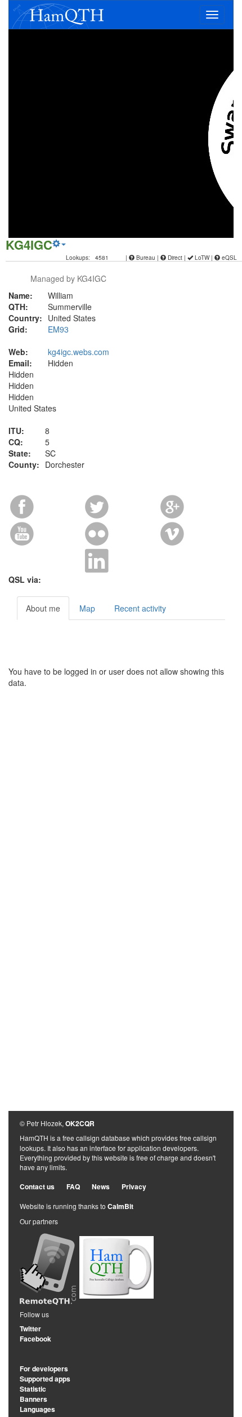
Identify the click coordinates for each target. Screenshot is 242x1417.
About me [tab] (43, 608)
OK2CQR (80, 1123)
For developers (44, 1368)
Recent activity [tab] (140, 608)
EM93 (58, 329)
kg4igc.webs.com (78, 351)
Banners (33, 1399)
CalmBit (120, 1206)
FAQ (73, 1186)
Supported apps (45, 1379)
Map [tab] (87, 608)
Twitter (30, 1328)
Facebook (35, 1339)
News (101, 1186)
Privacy (134, 1186)
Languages (37, 1409)
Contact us (37, 1186)
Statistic (33, 1389)
